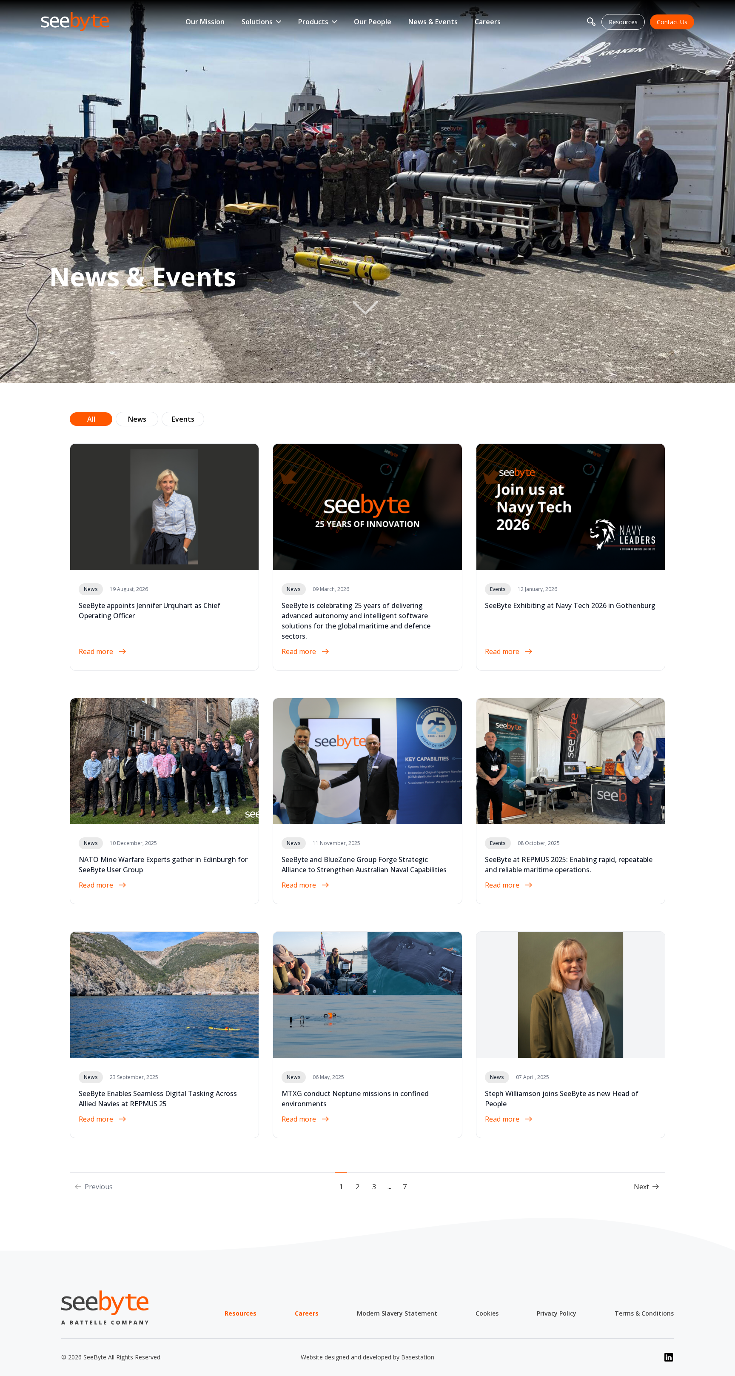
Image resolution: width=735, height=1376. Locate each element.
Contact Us (672, 22)
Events (183, 419)
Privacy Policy (556, 1313)
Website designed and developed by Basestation (367, 1357)
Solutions (257, 21)
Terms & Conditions (644, 1313)
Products (313, 21)
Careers (488, 21)
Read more (97, 651)
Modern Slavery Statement (397, 1313)
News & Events (433, 21)
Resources (623, 22)
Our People (372, 21)
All (91, 419)
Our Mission (205, 21)
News (137, 419)
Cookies (487, 1313)
